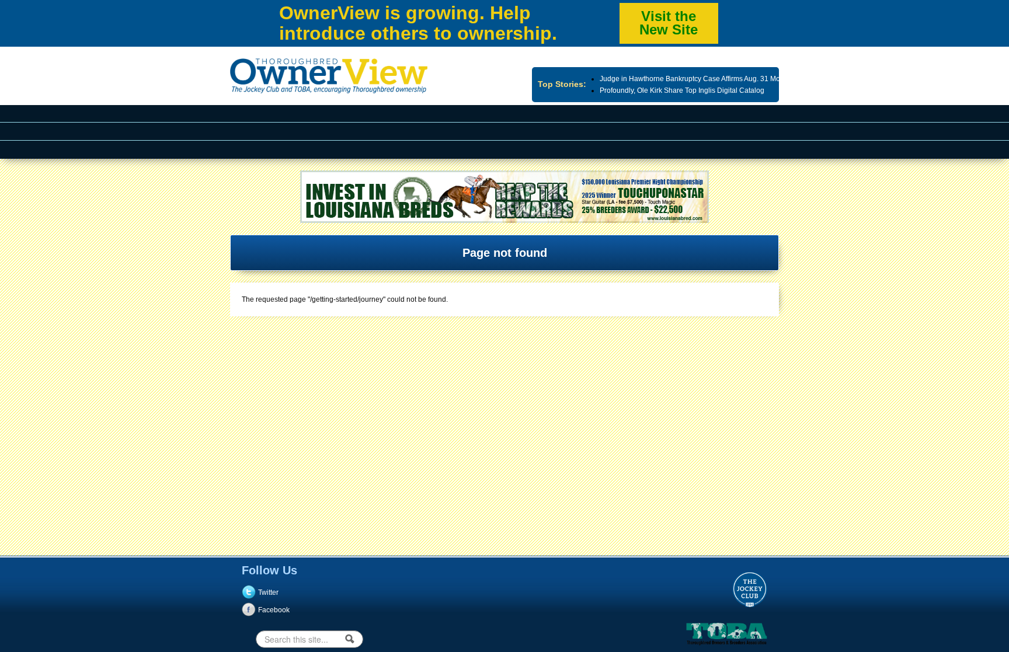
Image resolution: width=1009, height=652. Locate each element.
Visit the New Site (668, 23)
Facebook (274, 610)
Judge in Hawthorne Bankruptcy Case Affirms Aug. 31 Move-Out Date (709, 79)
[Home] (328, 88)
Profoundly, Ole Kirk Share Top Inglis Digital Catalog (682, 90)
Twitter (268, 592)
